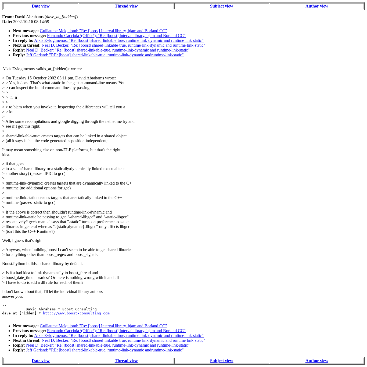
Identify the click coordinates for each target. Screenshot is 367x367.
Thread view (126, 6)
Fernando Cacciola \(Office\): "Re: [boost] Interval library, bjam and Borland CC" (116, 35)
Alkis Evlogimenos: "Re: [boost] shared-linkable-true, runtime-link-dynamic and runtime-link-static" (119, 40)
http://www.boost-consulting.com (76, 313)
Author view (316, 6)
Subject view (221, 6)
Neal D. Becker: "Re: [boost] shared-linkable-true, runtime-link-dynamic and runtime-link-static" (123, 45)
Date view (41, 6)
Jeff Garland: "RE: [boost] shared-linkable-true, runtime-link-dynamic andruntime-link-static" (105, 55)
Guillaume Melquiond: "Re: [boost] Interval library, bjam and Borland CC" (103, 30)
